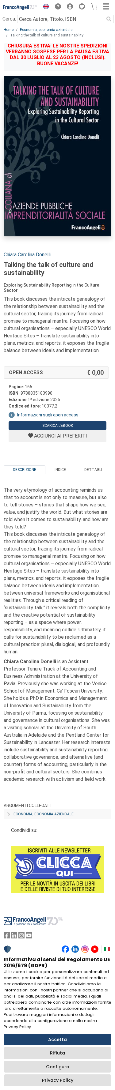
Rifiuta (57, 1053)
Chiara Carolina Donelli (27, 254)
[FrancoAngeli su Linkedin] (14, 937)
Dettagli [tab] (93, 470)
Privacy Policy (57, 1080)
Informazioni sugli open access (48, 414)
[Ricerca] (109, 19)
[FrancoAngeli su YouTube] (29, 937)
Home (8, 30)
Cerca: (9, 19)
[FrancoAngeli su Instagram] (21, 937)
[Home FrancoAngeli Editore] (20, 7)
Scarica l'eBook (57, 425)
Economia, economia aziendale (46, 30)
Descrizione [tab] (24, 470)
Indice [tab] (60, 470)
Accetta (57, 1039)
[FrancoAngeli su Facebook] (7, 937)
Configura (57, 1067)
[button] (44, 7)
